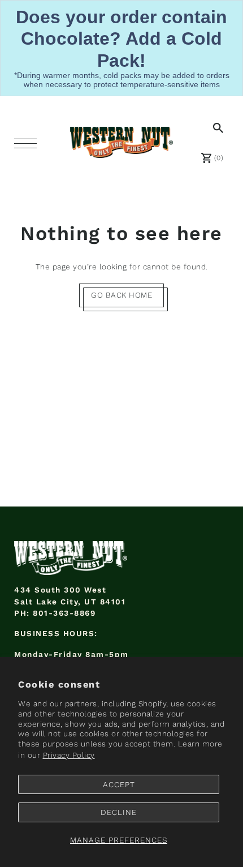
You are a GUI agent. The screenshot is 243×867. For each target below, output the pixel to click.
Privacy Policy (69, 754)
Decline (119, 812)
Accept (119, 784)
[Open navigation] (28, 143)
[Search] (216, 127)
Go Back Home (121, 294)
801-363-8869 (64, 612)
